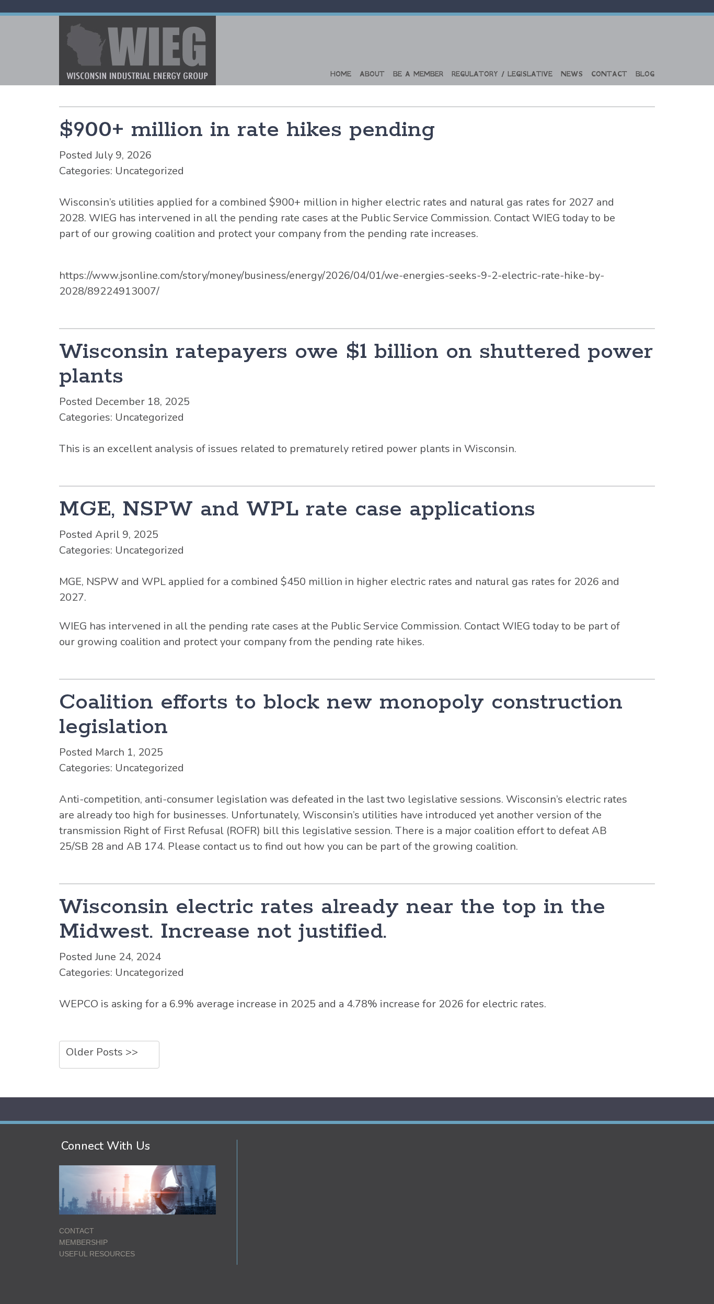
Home (340, 74)
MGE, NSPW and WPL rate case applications (297, 509)
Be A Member (418, 74)
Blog (645, 74)
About (372, 74)
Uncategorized (149, 171)
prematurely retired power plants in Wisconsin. (403, 449)
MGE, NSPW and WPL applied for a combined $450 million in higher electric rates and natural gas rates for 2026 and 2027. (339, 589)
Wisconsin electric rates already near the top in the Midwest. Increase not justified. (332, 919)
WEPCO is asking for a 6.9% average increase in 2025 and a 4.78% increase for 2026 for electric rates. (302, 1004)
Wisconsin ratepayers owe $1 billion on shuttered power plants (356, 364)
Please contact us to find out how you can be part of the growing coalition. (343, 846)
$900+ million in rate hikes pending (247, 130)
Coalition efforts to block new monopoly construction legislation (341, 715)
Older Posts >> (102, 1052)
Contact (609, 74)
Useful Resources (97, 1254)
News (572, 74)
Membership (83, 1242)
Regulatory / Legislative (502, 74)
